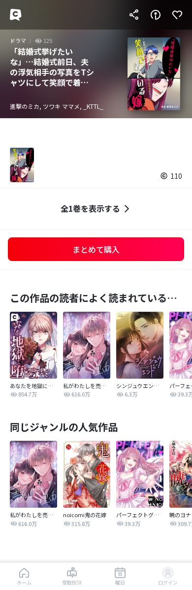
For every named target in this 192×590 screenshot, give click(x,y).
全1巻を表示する (90, 208)
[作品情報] (155, 15)
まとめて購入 (96, 249)
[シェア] (134, 15)
